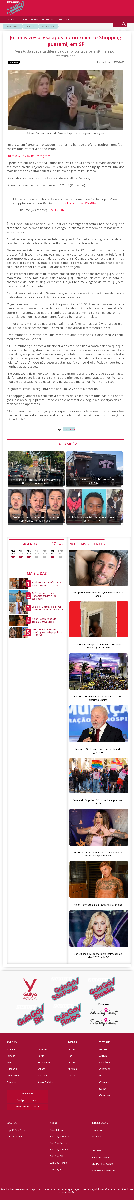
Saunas (41, 1068)
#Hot (101, 1075)
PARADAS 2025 (47, 19)
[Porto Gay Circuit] (104, 1022)
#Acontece (104, 1068)
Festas (71, 1049)
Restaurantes (45, 1062)
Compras (11, 1082)
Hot (70, 1055)
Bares (10, 1062)
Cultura (71, 1062)
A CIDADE (12, 19)
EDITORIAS (104, 1042)
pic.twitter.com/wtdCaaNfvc (77, 203)
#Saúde (103, 1088)
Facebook (97, 1130)
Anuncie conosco (27, 1093)
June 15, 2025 (57, 210)
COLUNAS (12, 1122)
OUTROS (96, 1150)
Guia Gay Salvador (59, 1149)
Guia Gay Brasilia (58, 1143)
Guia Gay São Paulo (60, 1136)
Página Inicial (12, 26)
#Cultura (103, 1055)
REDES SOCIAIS (100, 1122)
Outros (71, 1075)
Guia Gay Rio (56, 1169)
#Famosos (104, 1095)
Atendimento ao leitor (27, 1106)
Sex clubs (42, 1075)
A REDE (53, 1122)
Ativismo (72, 1068)
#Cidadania (48, 26)
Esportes (42, 1049)
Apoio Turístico (46, 1082)
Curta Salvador (14, 1136)
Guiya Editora (57, 1130)
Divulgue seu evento (27, 1100)
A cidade (11, 1049)
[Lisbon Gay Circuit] (104, 1012)
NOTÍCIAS (23, 19)
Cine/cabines (13, 1075)
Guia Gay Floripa (58, 1162)
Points (41, 1055)
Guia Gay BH (56, 1156)
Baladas (11, 1055)
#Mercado (104, 1082)
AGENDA (43, 543)
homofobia (69, 429)
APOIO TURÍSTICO (63, 19)
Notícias (30, 26)
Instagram (97, 1136)
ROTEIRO (12, 1042)
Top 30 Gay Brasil (16, 1130)
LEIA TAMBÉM (65, 443)
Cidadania (12, 1068)
